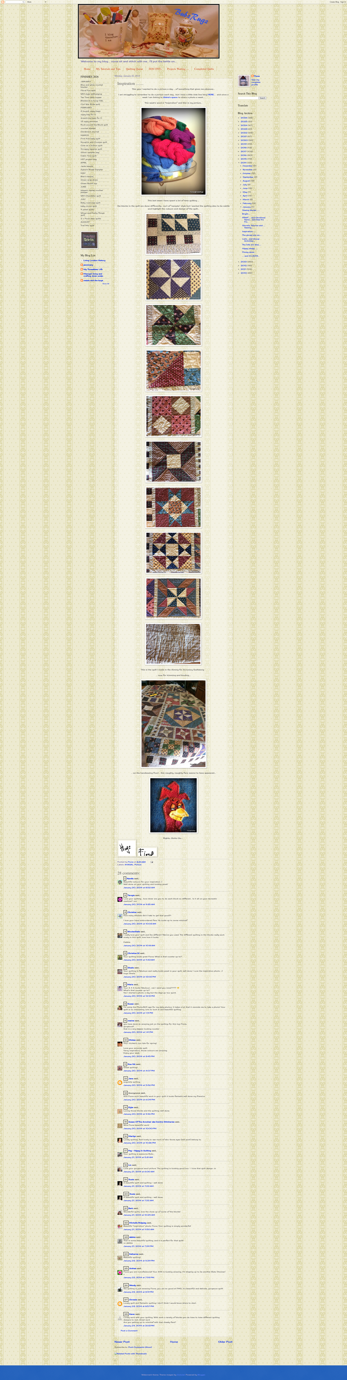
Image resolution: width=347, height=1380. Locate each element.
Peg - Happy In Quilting (139, 1151)
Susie (131, 1179)
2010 (244, 273)
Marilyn (132, 1136)
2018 (244, 148)
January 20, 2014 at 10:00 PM (139, 1128)
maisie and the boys (93, 280)
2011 (244, 269)
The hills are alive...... (251, 245)
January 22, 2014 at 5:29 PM (139, 1261)
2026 (244, 118)
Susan (131, 1004)
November (248, 169)
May (245, 192)
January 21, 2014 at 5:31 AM (138, 1157)
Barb (130, 1208)
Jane (130, 1078)
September (248, 177)
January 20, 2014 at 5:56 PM (139, 1085)
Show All (105, 283)
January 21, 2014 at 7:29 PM (138, 1246)
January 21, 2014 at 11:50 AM (138, 1229)
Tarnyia (131, 895)
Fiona (257, 76)
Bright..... (246, 214)
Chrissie (133, 1300)
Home (87, 69)
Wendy (132, 1285)
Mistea (132, 1040)
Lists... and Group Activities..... (250, 240)
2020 (244, 140)
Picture (137, 864)
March (246, 199)
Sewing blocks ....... (251, 210)
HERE (210, 95)
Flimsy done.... (249, 252)
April (245, 196)
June (245, 188)
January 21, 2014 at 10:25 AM (139, 1215)
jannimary (88, 265)
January (247, 207)
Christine (132, 912)
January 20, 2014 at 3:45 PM (139, 1056)
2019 (244, 144)
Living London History (94, 260)
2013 (244, 262)
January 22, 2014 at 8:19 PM (138, 1292)
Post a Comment (129, 1331)
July (245, 184)
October (247, 173)
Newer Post (122, 1341)
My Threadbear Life (92, 269)
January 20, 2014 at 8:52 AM (139, 887)
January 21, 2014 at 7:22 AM (138, 1186)
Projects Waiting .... (178, 69)
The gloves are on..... (251, 235)
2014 (244, 163)
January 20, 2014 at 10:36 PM (139, 1143)
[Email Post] (152, 862)
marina (131, 1021)
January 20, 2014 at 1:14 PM (138, 1013)
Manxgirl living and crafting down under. (93, 275)
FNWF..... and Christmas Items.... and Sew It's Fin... (253, 220)
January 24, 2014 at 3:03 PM (138, 1326)
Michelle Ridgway (137, 1223)
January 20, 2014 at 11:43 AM (139, 960)
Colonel (181, 1375)
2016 (244, 155)
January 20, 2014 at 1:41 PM (138, 1032)
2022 (244, 133)
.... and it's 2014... (250, 256)
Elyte (130, 1107)
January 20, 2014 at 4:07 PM (139, 1071)
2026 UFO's (155, 69)
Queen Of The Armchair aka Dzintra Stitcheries (151, 1122)
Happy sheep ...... (250, 248)
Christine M (133, 953)
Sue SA (131, 1064)
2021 (244, 136)
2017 (244, 151)
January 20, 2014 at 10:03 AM (139, 924)
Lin (129, 1165)
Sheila (131, 968)
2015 (244, 159)
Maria (130, 984)
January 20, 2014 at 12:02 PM (139, 977)
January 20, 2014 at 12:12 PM (139, 996)
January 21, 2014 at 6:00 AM (138, 1172)
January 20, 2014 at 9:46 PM (139, 1114)
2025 (244, 121)
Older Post (225, 1341)
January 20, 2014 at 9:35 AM (139, 904)
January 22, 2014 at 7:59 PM (138, 1277)
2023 (244, 129)
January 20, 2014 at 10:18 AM (139, 945)
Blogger (201, 1375)
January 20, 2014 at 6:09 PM (139, 1100)
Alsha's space (170, 97)
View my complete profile (255, 82)
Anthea (132, 1268)
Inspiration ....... (249, 231)
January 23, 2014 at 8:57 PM (138, 1306)
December (248, 166)
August (246, 181)
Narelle (130, 878)
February (247, 203)
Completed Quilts (204, 69)
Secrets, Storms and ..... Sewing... (253, 226)
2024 (244, 125)
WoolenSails (134, 931)
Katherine (133, 1254)
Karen (132, 1314)
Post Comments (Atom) (140, 1347)
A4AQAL (129, 864)
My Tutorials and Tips (108, 69)
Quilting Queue (134, 69)
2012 (244, 265)
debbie (132, 1237)
